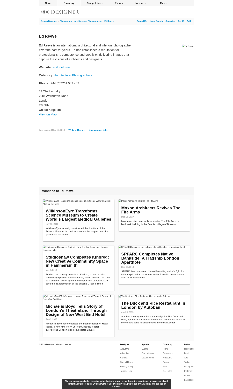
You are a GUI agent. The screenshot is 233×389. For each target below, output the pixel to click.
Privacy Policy (126, 366)
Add (189, 21)
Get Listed (167, 371)
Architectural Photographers (88, 21)
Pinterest (188, 371)
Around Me (142, 21)
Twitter (187, 362)
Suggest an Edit (98, 130)
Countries (170, 21)
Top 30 (181, 21)
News (48, 3)
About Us (124, 349)
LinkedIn (188, 375)
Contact (123, 358)
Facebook (188, 380)
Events (119, 3)
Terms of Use (126, 371)
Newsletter (141, 3)
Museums (167, 358)
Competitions (95, 3)
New (165, 366)
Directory (69, 3)
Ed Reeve (109, 21)
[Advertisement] (116, 160)
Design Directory (49, 21)
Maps (163, 3)
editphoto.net (62, 67)
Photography (66, 21)
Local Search (156, 21)
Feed (186, 353)
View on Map (48, 114)
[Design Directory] (60, 12)
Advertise (124, 353)
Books (166, 362)
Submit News (126, 362)
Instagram (188, 366)
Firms (165, 349)
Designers (167, 353)
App (186, 358)
